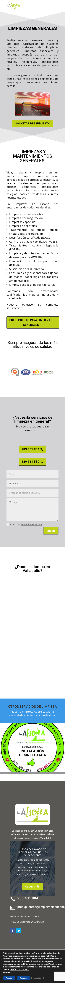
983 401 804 (30, 449)
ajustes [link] (6, 972)
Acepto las (26, 524)
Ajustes (37, 978)
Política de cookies (19, 969)
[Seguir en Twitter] (18, 930)
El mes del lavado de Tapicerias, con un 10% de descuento (32, 852)
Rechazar (23, 978)
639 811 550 (30, 462)
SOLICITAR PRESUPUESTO (32, 123)
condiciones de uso (31, 524)
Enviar (51, 531)
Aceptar (9, 978)
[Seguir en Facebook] (12, 930)
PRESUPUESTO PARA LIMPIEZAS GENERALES (30, 322)
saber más (32, 886)
